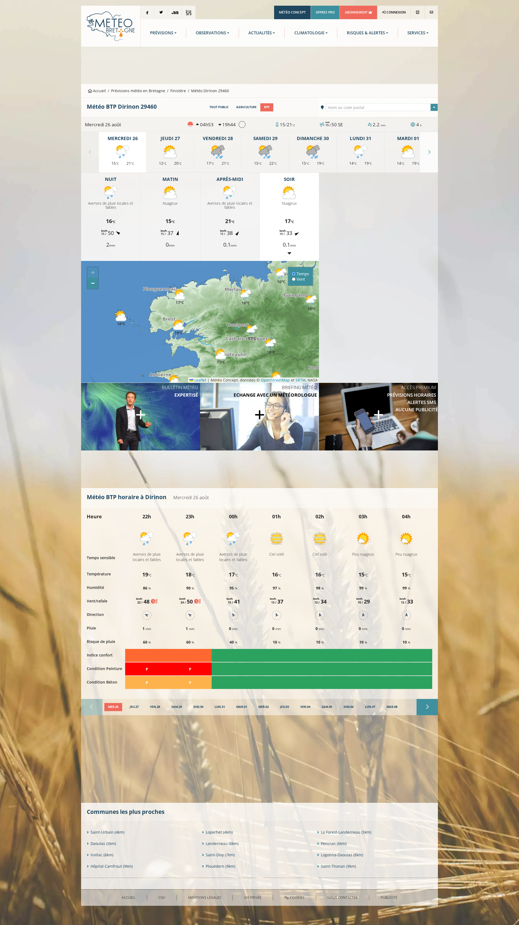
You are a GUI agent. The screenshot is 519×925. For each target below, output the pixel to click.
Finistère (178, 90)
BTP (267, 107)
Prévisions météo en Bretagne (138, 90)
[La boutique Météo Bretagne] (417, 12)
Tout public (219, 107)
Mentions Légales (204, 897)
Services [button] (416, 33)
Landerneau (222, 843)
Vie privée (252, 897)
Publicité (389, 897)
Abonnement (356, 12)
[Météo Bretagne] (111, 25)
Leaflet (199, 380)
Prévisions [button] (161, 33)
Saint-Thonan (338, 866)
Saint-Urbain (107, 832)
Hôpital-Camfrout (112, 866)
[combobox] (382, 107)
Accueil (99, 90)
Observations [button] (211, 33)
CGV (161, 897)
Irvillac (102, 854)
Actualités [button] (260, 33)
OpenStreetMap (275, 380)
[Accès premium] (378, 416)
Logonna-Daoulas (342, 854)
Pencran (334, 843)
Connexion (396, 12)
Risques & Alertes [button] (366, 33)
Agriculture (246, 107)
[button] (178, 327)
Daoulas (103, 843)
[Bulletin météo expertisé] (140, 416)
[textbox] (382, 107)
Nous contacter (342, 897)
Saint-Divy (220, 854)
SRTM (300, 380)
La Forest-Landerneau (346, 832)
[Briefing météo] (259, 416)
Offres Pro (325, 12)
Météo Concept (292, 12)
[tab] (113, 707)
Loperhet (219, 832)
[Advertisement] (259, 65)
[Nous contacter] (431, 12)
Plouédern (220, 866)
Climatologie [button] (309, 33)
